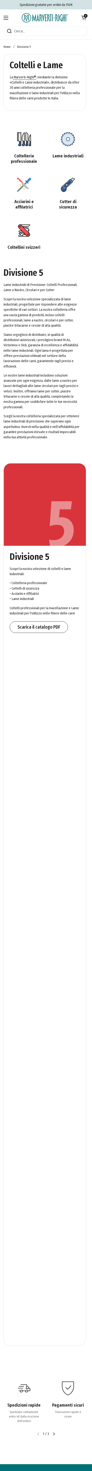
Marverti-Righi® (24, 77)
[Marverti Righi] (45, 17)
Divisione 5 (24, 47)
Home (7, 47)
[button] (83, 17)
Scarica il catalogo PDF (38, 627)
